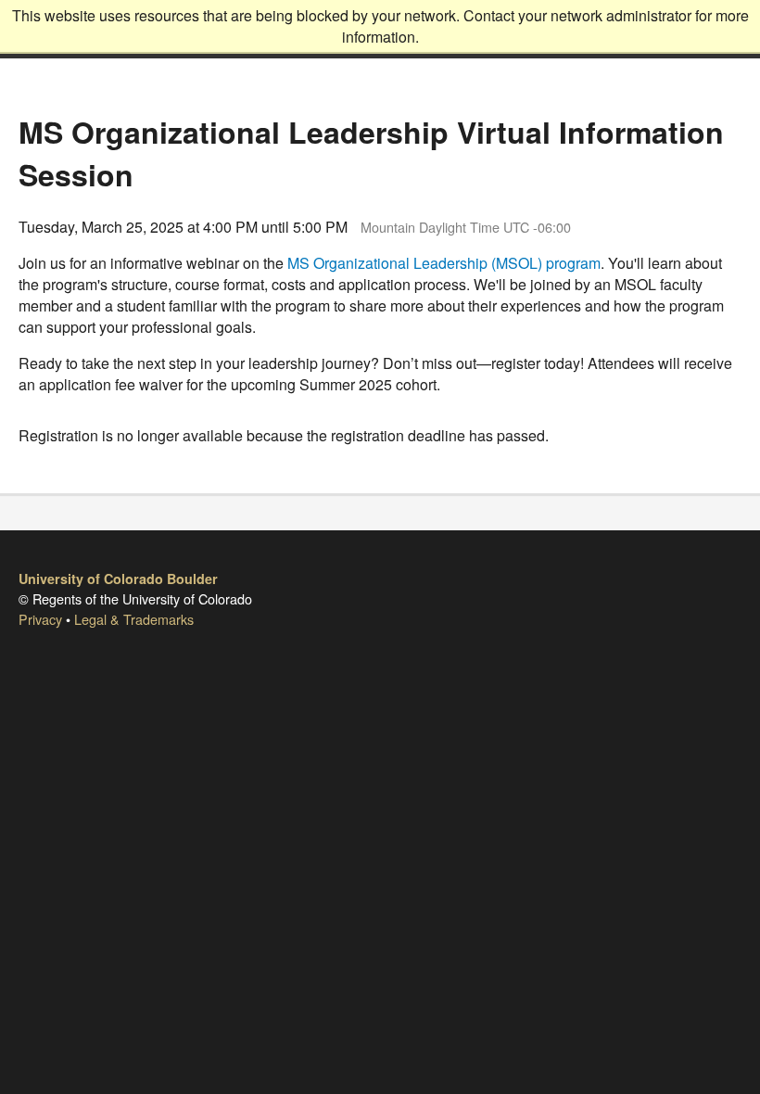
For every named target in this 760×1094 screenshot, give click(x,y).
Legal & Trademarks (134, 619)
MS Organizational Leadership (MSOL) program (444, 263)
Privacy (40, 619)
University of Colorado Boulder (118, 578)
